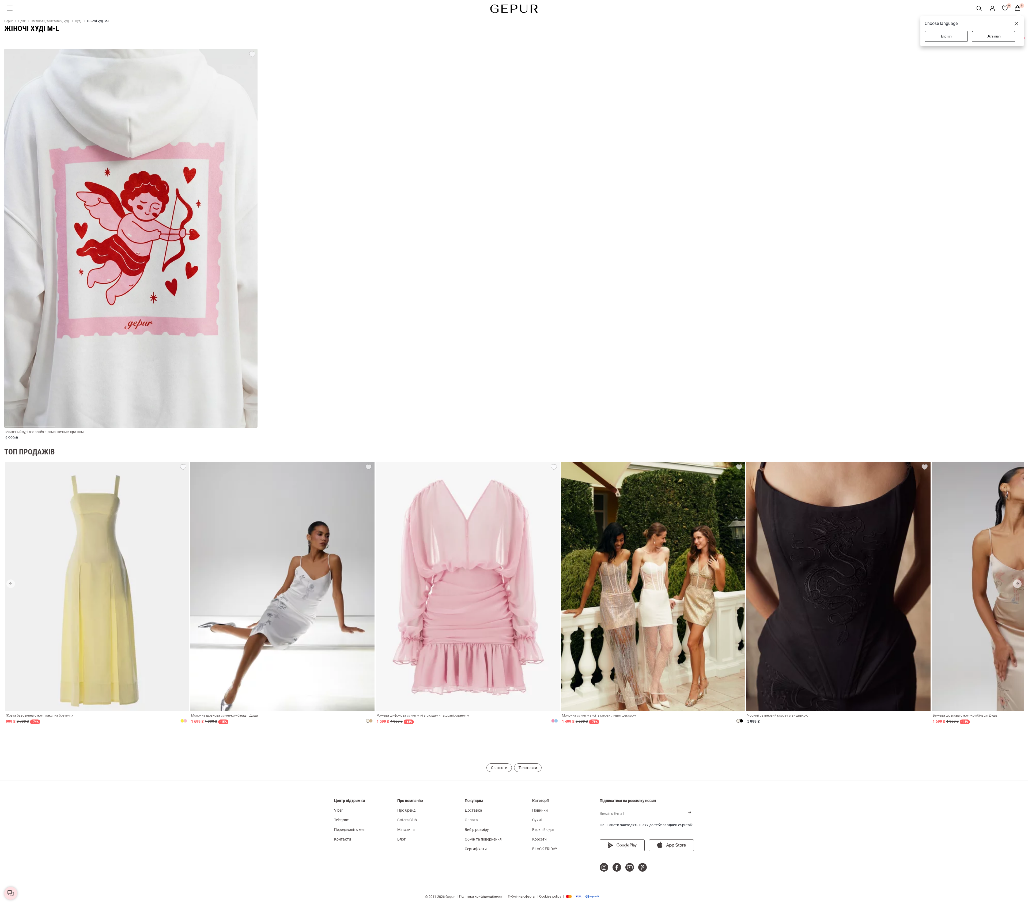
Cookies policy (550, 896)
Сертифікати (476, 849)
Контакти (342, 839)
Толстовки (528, 768)
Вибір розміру (477, 829)
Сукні (537, 820)
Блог (401, 839)
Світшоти (499, 768)
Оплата (471, 820)
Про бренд (406, 810)
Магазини (406, 829)
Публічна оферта (521, 896)
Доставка (473, 810)
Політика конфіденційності (481, 896)
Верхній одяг (543, 829)
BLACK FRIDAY (544, 849)
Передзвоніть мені (350, 829)
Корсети (539, 839)
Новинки (540, 810)
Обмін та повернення (483, 839)
